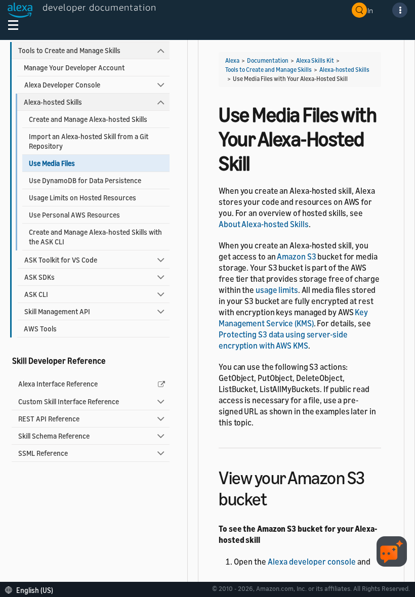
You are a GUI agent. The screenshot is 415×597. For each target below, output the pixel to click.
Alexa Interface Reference (58, 383)
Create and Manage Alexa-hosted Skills (88, 119)
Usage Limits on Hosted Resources (82, 197)
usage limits (277, 290)
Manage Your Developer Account (74, 67)
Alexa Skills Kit (315, 60)
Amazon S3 (296, 256)
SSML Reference (43, 453)
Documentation (267, 60)
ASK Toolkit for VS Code (60, 259)
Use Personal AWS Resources (74, 214)
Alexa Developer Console (62, 84)
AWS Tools (40, 328)
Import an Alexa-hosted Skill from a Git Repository (88, 141)
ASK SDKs (39, 277)
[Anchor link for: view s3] (275, 497)
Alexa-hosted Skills (53, 102)
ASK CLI (36, 294)
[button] (31, 589)
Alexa (232, 60)
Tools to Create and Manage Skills (69, 50)
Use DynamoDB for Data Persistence (85, 180)
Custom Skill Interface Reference (68, 401)
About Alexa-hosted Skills (264, 224)
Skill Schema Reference (54, 436)
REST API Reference (48, 418)
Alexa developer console (312, 562)
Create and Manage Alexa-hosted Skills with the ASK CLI (95, 237)
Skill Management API (57, 311)
